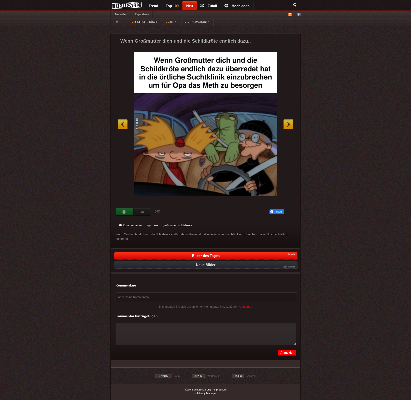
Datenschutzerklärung (198, 389)
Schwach (142, 212)
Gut (124, 212)
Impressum (219, 389)
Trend (153, 6)
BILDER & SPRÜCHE (145, 21)
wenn (157, 225)
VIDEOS (172, 21)
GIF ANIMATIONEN (198, 21)
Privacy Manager (206, 393)
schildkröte (185, 225)
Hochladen (241, 6)
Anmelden (120, 14)
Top (172, 6)
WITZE (119, 21)
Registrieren (142, 14)
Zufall (212, 6)
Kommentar (132, 225)
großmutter (170, 225)
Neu (189, 6)
